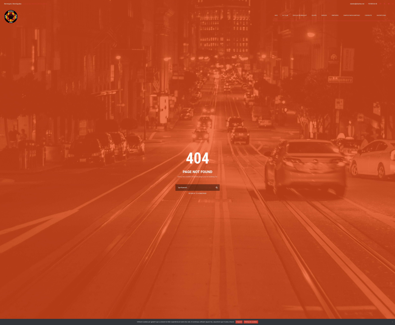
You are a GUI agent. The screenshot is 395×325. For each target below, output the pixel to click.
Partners (335, 15)
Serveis (324, 15)
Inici (276, 15)
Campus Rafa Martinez (351, 15)
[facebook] (380, 4)
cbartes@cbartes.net (357, 4)
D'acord (239, 322)
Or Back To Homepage (197, 193)
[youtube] (389, 4)
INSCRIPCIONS (381, 15)
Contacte (368, 15)
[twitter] (384, 4)
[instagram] (392, 4)
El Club (285, 15)
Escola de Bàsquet (300, 15)
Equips (314, 15)
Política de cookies (251, 322)
